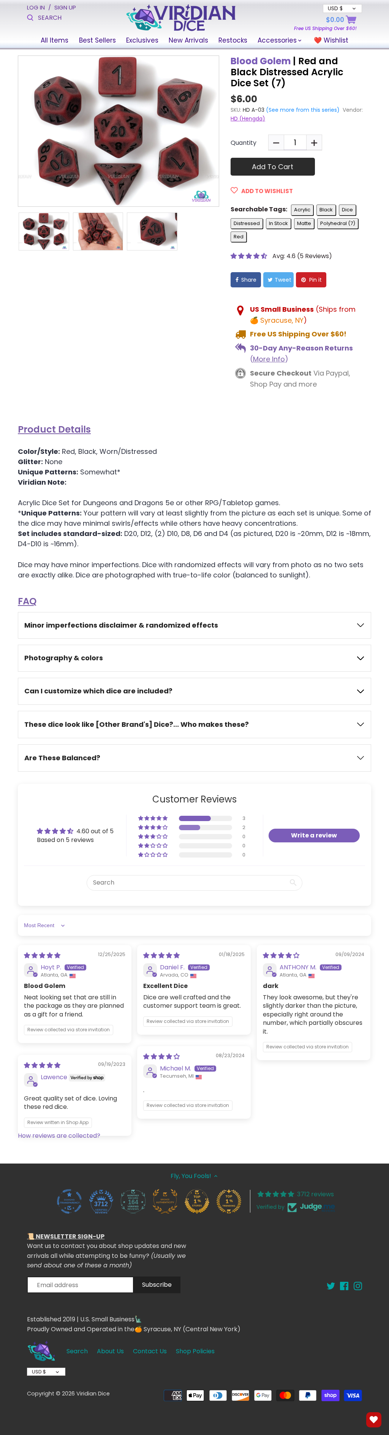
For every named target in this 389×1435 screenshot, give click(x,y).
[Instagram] (358, 1285)
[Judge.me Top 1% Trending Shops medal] (229, 1201)
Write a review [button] (314, 835)
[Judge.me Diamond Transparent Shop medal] (69, 1201)
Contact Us (150, 1351)
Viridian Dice (93, 1393)
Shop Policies (195, 1351)
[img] (42, 955)
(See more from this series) (302, 110)
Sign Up (65, 7)
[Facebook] (344, 1285)
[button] (250, 256)
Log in (36, 7)
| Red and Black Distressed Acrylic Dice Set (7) (287, 72)
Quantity (243, 142)
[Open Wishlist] (373, 1419)
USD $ (39, 1371)
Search (77, 1351)
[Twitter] (331, 1285)
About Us (110, 1351)
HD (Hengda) (248, 118)
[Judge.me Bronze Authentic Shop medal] (165, 1201)
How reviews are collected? (59, 1135)
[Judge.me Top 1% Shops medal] (197, 1201)
